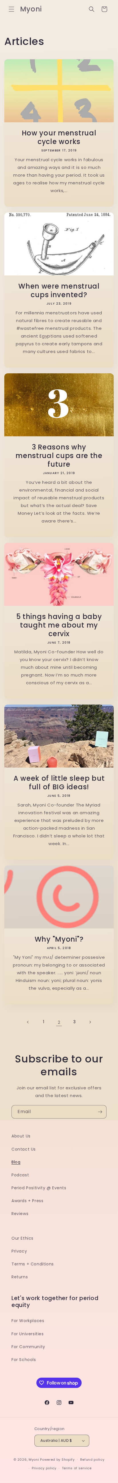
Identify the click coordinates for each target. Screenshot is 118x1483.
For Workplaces (27, 1321)
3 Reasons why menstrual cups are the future (59, 456)
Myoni (34, 1459)
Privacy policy (44, 1468)
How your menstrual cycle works (59, 137)
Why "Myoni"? (59, 939)
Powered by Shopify (57, 1459)
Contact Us (23, 1149)
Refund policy (92, 1459)
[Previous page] (28, 1022)
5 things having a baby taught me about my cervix (59, 625)
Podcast (20, 1175)
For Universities (27, 1334)
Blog (15, 1162)
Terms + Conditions (32, 1264)
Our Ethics (22, 1238)
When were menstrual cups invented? (59, 290)
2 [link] (59, 1022)
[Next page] (90, 1022)
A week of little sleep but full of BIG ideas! (59, 782)
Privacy (19, 1251)
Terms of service (77, 1468)
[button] (11, 9)
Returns (19, 1277)
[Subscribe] (100, 1112)
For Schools (23, 1359)
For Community (28, 1347)
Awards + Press (27, 1201)
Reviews (19, 1213)
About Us (21, 1136)
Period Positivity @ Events (38, 1188)
